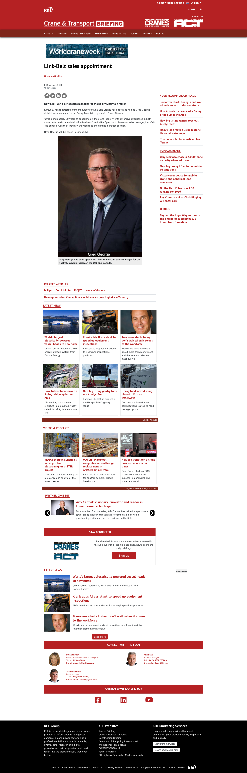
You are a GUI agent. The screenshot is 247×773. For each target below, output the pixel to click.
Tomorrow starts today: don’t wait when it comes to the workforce (137, 340)
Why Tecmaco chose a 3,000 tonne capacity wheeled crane (181, 158)
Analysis (61, 34)
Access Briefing (106, 731)
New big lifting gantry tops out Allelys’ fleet (100, 392)
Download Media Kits (166, 749)
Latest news (52, 305)
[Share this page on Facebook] (47, 95)
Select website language (170, 2)
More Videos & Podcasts (141, 488)
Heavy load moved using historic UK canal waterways (137, 394)
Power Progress (107, 751)
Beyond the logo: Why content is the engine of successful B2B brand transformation (180, 218)
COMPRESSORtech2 (109, 748)
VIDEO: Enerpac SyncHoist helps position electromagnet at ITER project (60, 465)
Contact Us (97, 767)
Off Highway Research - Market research (120, 755)
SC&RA (134, 34)
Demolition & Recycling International (118, 741)
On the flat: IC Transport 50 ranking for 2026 (177, 189)
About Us (55, 767)
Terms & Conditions (177, 767)
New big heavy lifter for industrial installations (181, 167)
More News (150, 420)
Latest (47, 34)
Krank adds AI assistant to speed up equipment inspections (99, 340)
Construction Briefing (109, 737)
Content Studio (132, 767)
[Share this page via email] (64, 95)
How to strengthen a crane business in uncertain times (138, 463)
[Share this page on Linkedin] (58, 95)
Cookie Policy (83, 767)
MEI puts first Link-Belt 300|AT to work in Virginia (74, 290)
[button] (152, 516)
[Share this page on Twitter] (52, 95)
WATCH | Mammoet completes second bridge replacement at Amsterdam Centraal (98, 465)
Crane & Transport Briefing (112, 734)
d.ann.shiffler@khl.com (83, 670)
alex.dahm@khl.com (159, 670)
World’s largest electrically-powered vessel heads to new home (61, 340)
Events (146, 34)
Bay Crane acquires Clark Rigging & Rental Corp (180, 199)
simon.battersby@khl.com (85, 686)
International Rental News (112, 744)
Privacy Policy (68, 767)
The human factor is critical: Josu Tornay (180, 140)
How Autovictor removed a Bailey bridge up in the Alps (60, 394)
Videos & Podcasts (80, 34)
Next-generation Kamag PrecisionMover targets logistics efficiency (86, 297)
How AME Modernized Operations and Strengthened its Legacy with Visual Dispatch (111, 504)
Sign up (124, 562)
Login (191, 9)
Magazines (100, 34)
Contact (161, 34)
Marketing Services (165, 743)
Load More (100, 643)
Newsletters (119, 34)
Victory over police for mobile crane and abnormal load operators (178, 179)
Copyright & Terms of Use (153, 767)
